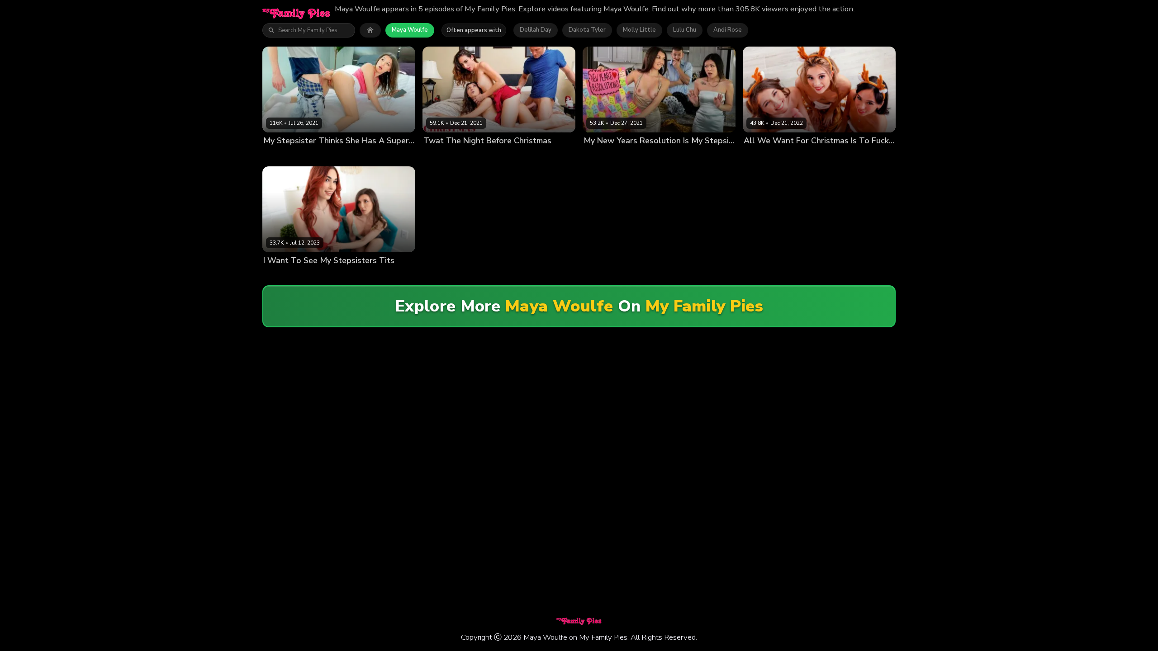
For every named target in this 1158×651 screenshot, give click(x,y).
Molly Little (639, 30)
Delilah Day (535, 30)
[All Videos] (370, 30)
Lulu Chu (684, 30)
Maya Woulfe (410, 30)
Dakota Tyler (587, 30)
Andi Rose (727, 30)
